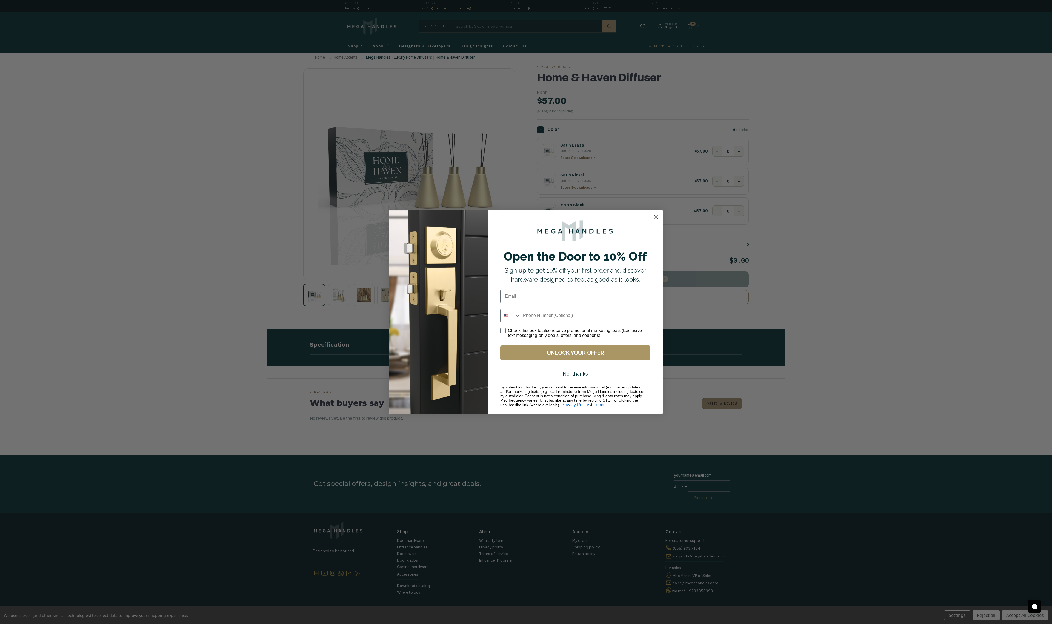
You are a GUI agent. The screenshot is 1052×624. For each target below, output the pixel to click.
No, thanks (575, 374)
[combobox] (510, 315)
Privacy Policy (575, 404)
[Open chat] (1034, 606)
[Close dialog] (656, 217)
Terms (599, 404)
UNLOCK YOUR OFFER (575, 353)
